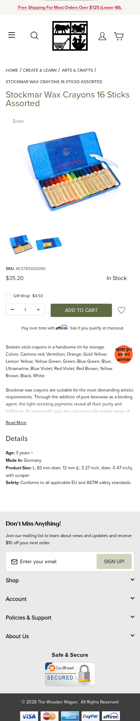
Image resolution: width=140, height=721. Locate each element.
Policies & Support (28, 617)
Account (16, 599)
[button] (20, 244)
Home (12, 70)
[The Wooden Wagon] (70, 35)
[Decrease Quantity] (12, 309)
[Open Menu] (11, 34)
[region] (70, 244)
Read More (16, 422)
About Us (17, 636)
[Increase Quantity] (38, 309)
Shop (12, 580)
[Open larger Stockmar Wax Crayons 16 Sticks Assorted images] (70, 169)
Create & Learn (40, 70)
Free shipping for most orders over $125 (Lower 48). (70, 7)
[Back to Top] (121, 682)
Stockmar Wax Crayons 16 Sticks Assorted (54, 82)
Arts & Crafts (77, 70)
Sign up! (114, 561)
